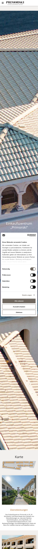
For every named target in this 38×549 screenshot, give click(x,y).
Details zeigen (27, 295)
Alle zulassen (19, 301)
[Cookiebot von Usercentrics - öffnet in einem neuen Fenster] (27, 235)
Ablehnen (19, 312)
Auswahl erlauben (19, 306)
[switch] (33, 275)
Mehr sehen (4, 496)
